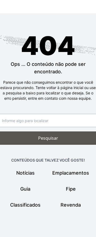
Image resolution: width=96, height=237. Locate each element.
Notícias (25, 173)
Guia (25, 189)
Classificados (25, 205)
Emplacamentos (70, 173)
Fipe (71, 189)
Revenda (71, 205)
